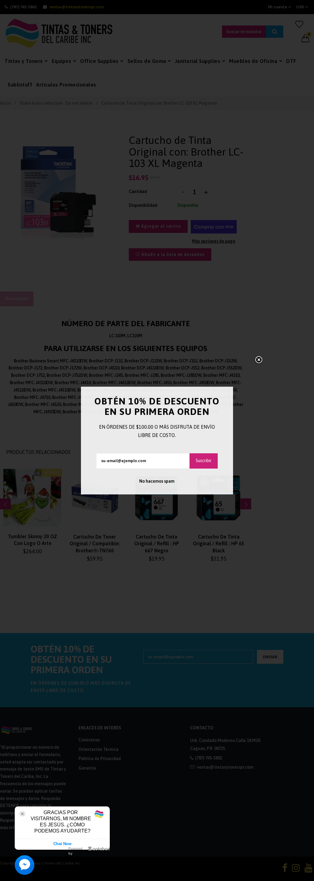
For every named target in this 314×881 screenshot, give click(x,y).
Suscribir (204, 460)
